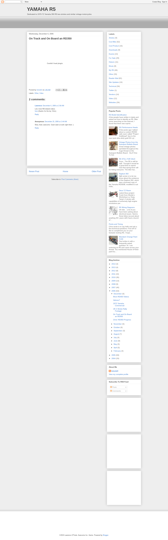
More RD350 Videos (121, 297)
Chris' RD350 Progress (122, 320)
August (117, 334)
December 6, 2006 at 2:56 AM (53, 106)
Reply (37, 114)
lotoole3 (114, 371)
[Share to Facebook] (64, 90)
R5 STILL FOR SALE (127, 159)
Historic (112, 62)
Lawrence (38, 106)
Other (36, 93)
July (115, 337)
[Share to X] (61, 90)
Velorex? (116, 300)
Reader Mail (113, 78)
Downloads (113, 50)
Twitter (111, 90)
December (118, 294)
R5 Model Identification (118, 115)
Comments (116, 391)
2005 (114, 355)
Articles (112, 38)
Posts (114, 387)
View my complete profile (118, 374)
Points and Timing (116, 224)
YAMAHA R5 (41, 9)
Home (65, 171)
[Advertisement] (71, 21)
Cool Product (114, 46)
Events (111, 54)
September (118, 331)
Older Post (96, 171)
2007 (114, 287)
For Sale (112, 58)
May (115, 344)
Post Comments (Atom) (69, 179)
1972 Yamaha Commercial (118, 304)
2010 (114, 277)
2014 (114, 264)
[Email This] (57, 90)
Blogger (105, 535)
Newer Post (34, 171)
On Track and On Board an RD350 (122, 315)
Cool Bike (112, 42)
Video (41, 93)
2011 (114, 274)
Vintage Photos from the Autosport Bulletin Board (128, 143)
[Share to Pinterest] (66, 90)
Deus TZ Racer (125, 190)
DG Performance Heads (128, 127)
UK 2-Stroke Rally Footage (120, 310)
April (116, 348)
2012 (114, 271)
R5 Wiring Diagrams (127, 207)
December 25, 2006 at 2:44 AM (56, 121)
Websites (112, 102)
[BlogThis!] (59, 90)
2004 (114, 358)
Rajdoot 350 (124, 174)
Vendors (112, 94)
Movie (111, 66)
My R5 (111, 70)
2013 (114, 267)
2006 (114, 291)
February (117, 351)
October (117, 327)
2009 (114, 281)
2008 (114, 284)
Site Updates (114, 82)
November (118, 324)
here (36, 111)
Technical (112, 86)
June (116, 341)
